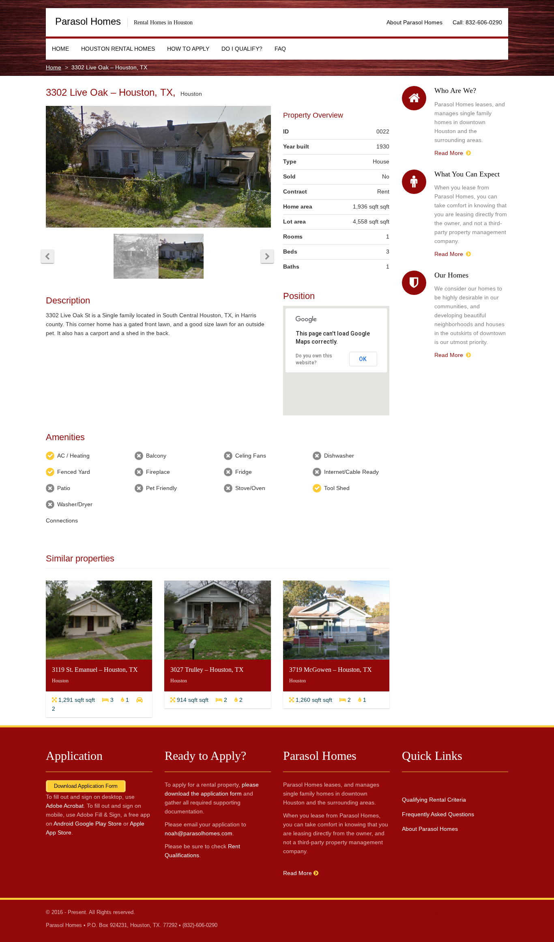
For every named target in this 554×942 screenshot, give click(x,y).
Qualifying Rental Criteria (434, 799)
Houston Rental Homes (118, 48)
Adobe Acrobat (65, 805)
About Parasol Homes (414, 22)
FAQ (280, 48)
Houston (191, 93)
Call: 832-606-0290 (477, 22)
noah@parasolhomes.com (198, 833)
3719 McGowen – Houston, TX (330, 669)
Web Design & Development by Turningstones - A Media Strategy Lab (426, 912)
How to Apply (188, 48)
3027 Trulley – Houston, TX (207, 669)
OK (363, 359)
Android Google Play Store (88, 823)
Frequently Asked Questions (438, 814)
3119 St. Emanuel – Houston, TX (95, 669)
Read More (449, 153)
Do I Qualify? (241, 48)
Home (60, 48)
